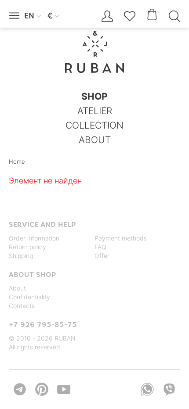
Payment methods (120, 238)
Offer (101, 255)
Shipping (21, 255)
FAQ (100, 247)
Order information (34, 238)
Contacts (22, 305)
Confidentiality (29, 297)
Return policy (27, 247)
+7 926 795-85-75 (43, 324)
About (17, 288)
